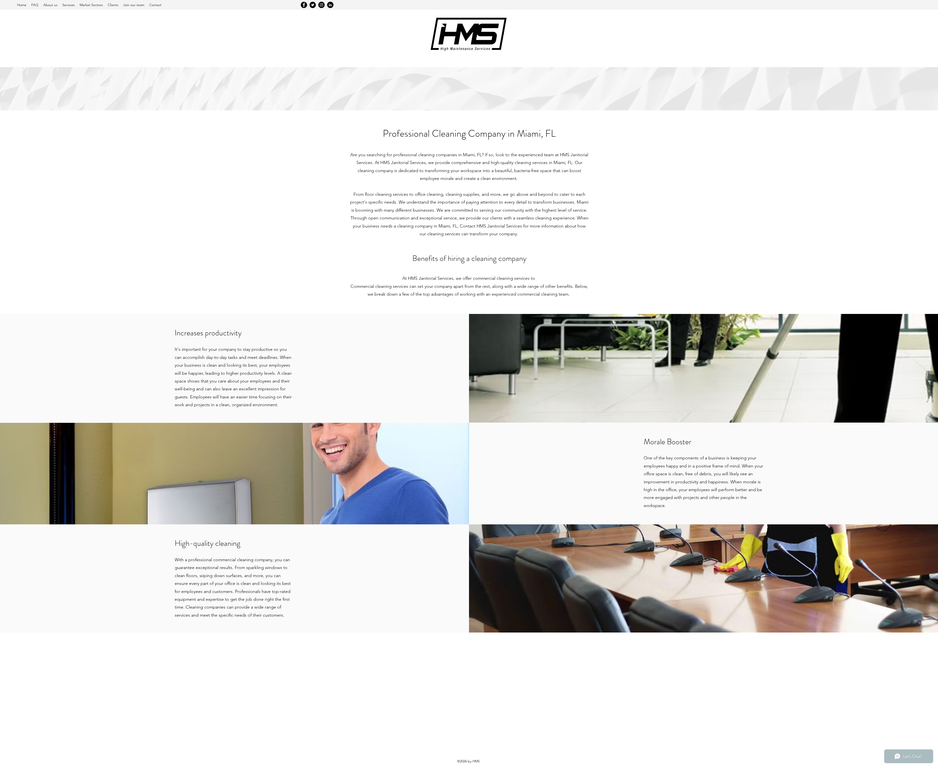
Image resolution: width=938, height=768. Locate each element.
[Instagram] (321, 5)
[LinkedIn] (330, 5)
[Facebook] (304, 5)
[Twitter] (312, 5)
